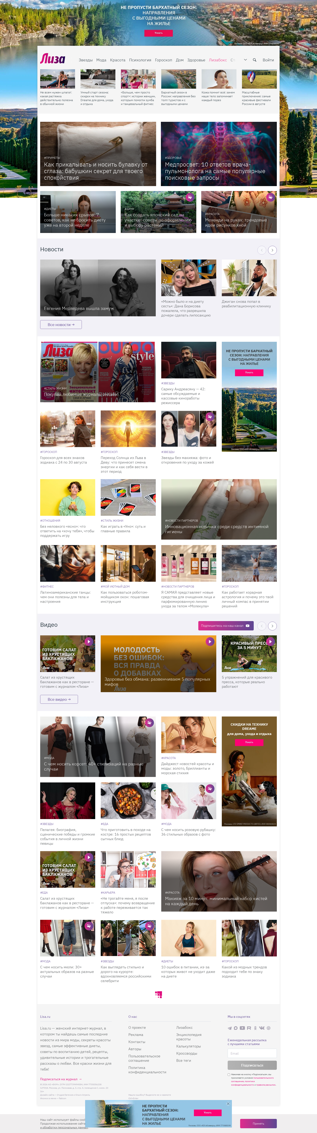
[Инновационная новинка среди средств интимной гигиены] (219, 509)
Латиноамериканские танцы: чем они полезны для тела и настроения (65, 597)
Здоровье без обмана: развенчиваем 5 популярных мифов (157, 681)
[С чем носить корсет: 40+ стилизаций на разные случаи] (98, 747)
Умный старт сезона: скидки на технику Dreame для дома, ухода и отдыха (97, 98)
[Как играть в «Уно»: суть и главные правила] (128, 497)
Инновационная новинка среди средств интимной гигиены (217, 528)
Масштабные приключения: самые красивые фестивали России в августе (256, 98)
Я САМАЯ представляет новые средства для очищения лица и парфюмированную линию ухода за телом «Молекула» (188, 599)
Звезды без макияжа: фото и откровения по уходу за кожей (187, 460)
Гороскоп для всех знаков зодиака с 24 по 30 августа (63, 460)
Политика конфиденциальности (147, 1069)
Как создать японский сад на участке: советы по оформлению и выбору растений (158, 220)
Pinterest (268, 1028)
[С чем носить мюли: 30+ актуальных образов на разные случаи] (67, 938)
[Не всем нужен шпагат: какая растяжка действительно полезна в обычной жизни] (57, 79)
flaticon (62, 1098)
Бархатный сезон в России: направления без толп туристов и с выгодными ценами (178, 98)
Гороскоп (163, 59)
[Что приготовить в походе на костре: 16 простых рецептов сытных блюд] (128, 800)
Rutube (249, 1028)
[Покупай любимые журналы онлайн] (98, 372)
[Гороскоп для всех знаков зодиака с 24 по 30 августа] (67, 428)
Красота (117, 59)
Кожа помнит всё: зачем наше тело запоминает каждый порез (218, 96)
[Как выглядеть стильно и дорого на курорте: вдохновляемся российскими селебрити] (128, 938)
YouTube (242, 1028)
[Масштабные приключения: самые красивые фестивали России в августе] (259, 79)
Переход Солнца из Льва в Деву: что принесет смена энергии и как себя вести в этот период (124, 464)
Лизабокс (218, 59)
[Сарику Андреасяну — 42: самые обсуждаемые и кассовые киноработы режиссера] (188, 360)
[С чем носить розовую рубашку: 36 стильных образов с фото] (188, 800)
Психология (140, 59)
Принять (258, 1123)
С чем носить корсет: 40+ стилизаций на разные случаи (93, 766)
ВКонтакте (262, 1028)
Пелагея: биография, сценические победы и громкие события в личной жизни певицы (67, 836)
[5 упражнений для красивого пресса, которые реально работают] (249, 653)
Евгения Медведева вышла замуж (79, 308)
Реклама (135, 1034)
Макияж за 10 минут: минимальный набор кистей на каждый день (216, 900)
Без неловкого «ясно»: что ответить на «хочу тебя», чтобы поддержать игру (67, 531)
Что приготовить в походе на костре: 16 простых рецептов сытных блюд (126, 834)
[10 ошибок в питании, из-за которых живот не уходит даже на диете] (188, 938)
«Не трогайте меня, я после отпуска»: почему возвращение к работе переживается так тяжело (128, 905)
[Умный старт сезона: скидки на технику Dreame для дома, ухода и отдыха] (98, 79)
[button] (272, 250)
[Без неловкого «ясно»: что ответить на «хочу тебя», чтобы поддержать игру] (67, 497)
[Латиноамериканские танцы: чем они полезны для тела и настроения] (67, 563)
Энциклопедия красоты (189, 1036)
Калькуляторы (188, 1046)
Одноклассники (255, 1028)
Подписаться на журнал (58, 1079)
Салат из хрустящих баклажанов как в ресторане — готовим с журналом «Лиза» (67, 682)
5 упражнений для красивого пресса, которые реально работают (247, 682)
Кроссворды (186, 1053)
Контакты (136, 1041)
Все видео (57, 699)
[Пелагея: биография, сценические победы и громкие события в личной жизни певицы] (67, 800)
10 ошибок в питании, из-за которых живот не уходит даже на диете (188, 971)
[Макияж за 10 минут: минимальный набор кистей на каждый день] (219, 881)
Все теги (183, 1060)
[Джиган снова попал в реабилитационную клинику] (249, 278)
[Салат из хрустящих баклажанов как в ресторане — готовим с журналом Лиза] (67, 653)
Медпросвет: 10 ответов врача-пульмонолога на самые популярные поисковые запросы (215, 170)
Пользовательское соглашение (144, 1058)
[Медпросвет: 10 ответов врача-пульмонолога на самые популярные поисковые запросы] (219, 154)
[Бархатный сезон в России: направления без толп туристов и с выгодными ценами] (178, 79)
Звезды (86, 59)
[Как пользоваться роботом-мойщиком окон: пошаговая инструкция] (128, 563)
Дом (180, 59)
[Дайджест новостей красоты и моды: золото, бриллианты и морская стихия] (188, 735)
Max (236, 1028)
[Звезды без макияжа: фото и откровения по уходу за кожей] (188, 428)
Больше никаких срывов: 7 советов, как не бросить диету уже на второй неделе (75, 220)
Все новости (59, 324)
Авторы (134, 1048)
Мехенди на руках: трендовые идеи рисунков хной (236, 222)
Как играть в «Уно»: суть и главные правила (123, 528)
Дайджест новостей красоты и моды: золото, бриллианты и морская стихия (187, 768)
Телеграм (230, 1028)
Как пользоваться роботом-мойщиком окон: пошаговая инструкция (125, 597)
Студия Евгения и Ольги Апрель (73, 1094)
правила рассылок (266, 1084)
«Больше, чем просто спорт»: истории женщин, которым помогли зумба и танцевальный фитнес (138, 98)
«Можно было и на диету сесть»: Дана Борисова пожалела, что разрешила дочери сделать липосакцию (186, 308)
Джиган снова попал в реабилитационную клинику (246, 303)
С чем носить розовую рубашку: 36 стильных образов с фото (188, 832)
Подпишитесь (222, 625)
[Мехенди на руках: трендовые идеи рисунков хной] (239, 212)
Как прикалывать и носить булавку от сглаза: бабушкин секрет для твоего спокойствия (95, 170)
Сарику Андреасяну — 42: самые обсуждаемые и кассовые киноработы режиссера (183, 395)
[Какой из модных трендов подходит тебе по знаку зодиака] (249, 938)
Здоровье (196, 59)
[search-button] (254, 60)
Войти (268, 59)
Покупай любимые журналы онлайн (80, 394)
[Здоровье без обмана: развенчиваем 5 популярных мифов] (158, 663)
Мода (101, 59)
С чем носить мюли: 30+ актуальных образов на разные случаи (67, 971)
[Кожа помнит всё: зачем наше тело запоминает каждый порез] (219, 79)
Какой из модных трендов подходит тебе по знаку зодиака (244, 971)
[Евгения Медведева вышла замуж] (98, 288)
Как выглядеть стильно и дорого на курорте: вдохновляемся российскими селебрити (126, 973)
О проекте (137, 1027)
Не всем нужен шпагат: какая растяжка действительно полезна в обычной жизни (56, 98)
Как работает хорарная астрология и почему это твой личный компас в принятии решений (248, 599)
